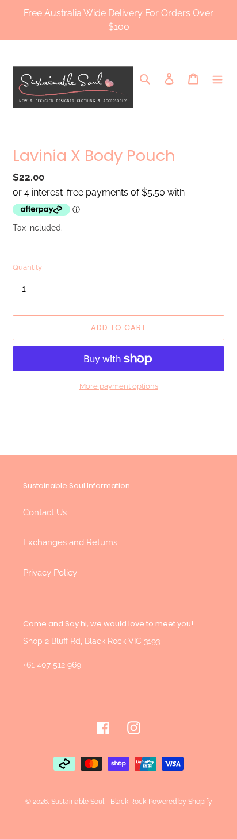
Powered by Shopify (180, 802)
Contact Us (45, 512)
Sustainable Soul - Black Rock (98, 802)
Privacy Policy (50, 573)
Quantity (27, 267)
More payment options (118, 386)
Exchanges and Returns (70, 542)
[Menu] (217, 78)
